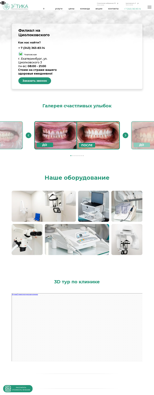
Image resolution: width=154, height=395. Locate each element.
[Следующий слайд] (125, 135)
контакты (113, 8)
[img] (15, 6)
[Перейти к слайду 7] (83, 155)
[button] (8, 389)
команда (85, 8)
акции (98, 8)
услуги (58, 8)
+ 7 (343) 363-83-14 (132, 9)
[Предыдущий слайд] (28, 135)
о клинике (43, 9)
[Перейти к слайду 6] (81, 155)
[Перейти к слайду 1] (70, 155)
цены (71, 8)
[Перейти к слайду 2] (72, 155)
